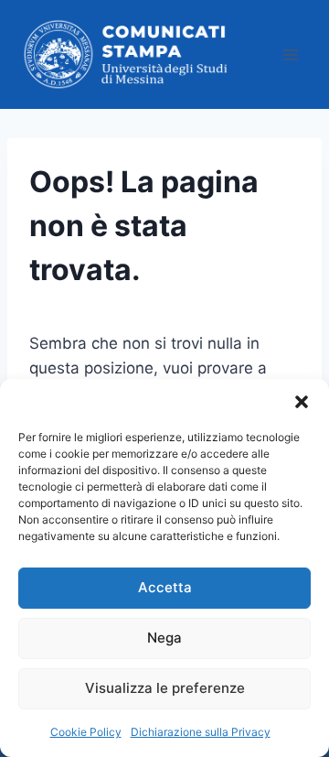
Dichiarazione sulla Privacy (201, 732)
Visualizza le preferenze (165, 688)
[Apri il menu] (290, 54)
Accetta (165, 587)
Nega (164, 637)
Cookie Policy (86, 732)
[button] (301, 402)
